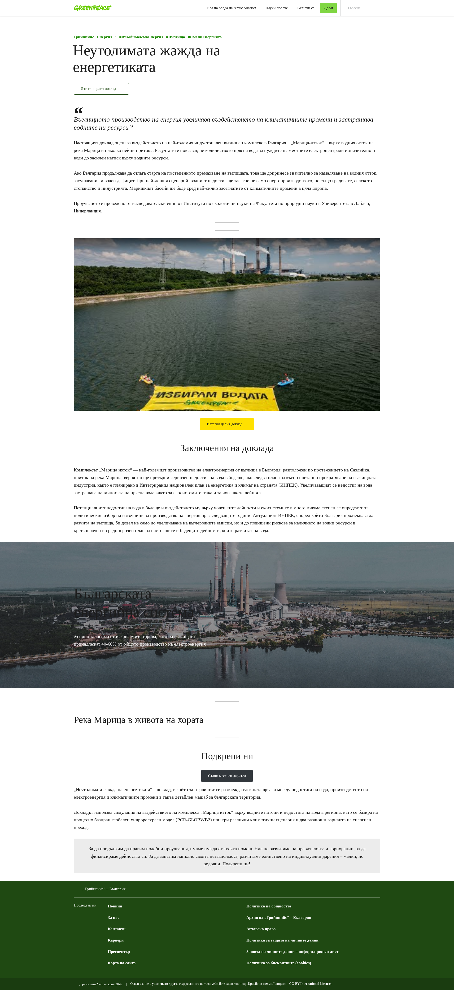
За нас (113, 917)
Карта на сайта (122, 963)
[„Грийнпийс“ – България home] (91, 8)
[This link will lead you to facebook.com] (76, 917)
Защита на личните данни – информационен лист (292, 951)
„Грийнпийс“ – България (104, 889)
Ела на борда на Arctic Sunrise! (231, 8)
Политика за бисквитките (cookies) (278, 963)
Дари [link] (328, 8)
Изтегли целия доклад (99, 89)
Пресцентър (119, 951)
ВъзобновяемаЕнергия (141, 37)
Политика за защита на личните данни (282, 940)
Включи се (305, 8)
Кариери (116, 940)
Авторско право (261, 929)
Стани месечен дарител (227, 776)
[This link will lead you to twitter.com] (86, 917)
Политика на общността (268, 906)
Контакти (117, 929)
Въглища (175, 37)
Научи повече (277, 8)
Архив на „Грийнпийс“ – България (278, 917)
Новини (115, 906)
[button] (9, 615)
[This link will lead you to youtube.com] (95, 917)
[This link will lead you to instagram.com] (105, 917)
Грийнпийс (84, 37)
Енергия (104, 37)
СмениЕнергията (205, 37)
